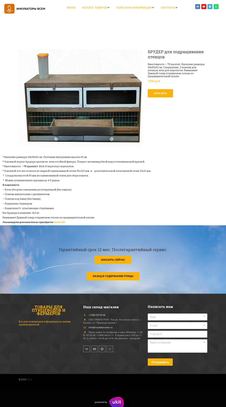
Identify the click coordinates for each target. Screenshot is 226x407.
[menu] (122, 7)
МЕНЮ (71, 7)
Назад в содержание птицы (113, 276)
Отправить (160, 362)
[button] (96, 7)
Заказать (160, 93)
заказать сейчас (113, 259)
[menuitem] (71, 7)
